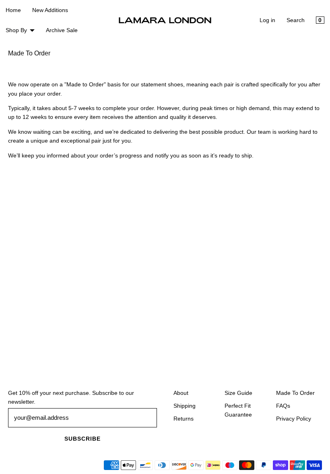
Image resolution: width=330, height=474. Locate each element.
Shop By (16, 30)
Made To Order (295, 393)
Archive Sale (62, 30)
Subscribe (82, 438)
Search (296, 20)
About (180, 393)
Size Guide (238, 393)
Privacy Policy (293, 418)
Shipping (184, 405)
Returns (183, 418)
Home (13, 10)
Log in (267, 20)
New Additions (50, 10)
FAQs (283, 405)
